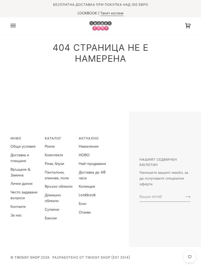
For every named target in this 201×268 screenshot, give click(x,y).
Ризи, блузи (54, 163)
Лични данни (21, 183)
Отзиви (85, 212)
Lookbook (87, 195)
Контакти (18, 206)
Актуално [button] (89, 138)
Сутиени (52, 209)
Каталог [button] (53, 138)
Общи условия (23, 146)
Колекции (87, 186)
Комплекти (54, 155)
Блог (83, 203)
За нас (16, 215)
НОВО (84, 155)
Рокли (50, 146)
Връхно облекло (58, 186)
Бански (51, 218)
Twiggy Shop (27, 257)
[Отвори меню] (18, 25)
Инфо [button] (15, 138)
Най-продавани (92, 163)
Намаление (89, 146)
